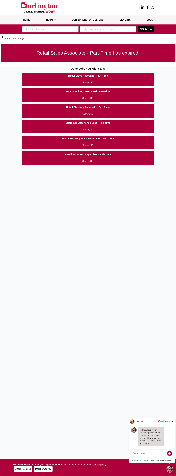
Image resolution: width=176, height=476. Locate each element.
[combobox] (50, 29)
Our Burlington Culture (88, 20)
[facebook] (147, 7)
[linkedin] (142, 7)
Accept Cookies (23, 469)
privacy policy (100, 464)
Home (26, 20)
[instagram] (152, 7)
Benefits (125, 20)
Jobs (150, 20)
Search (145, 29)
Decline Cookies (43, 469)
